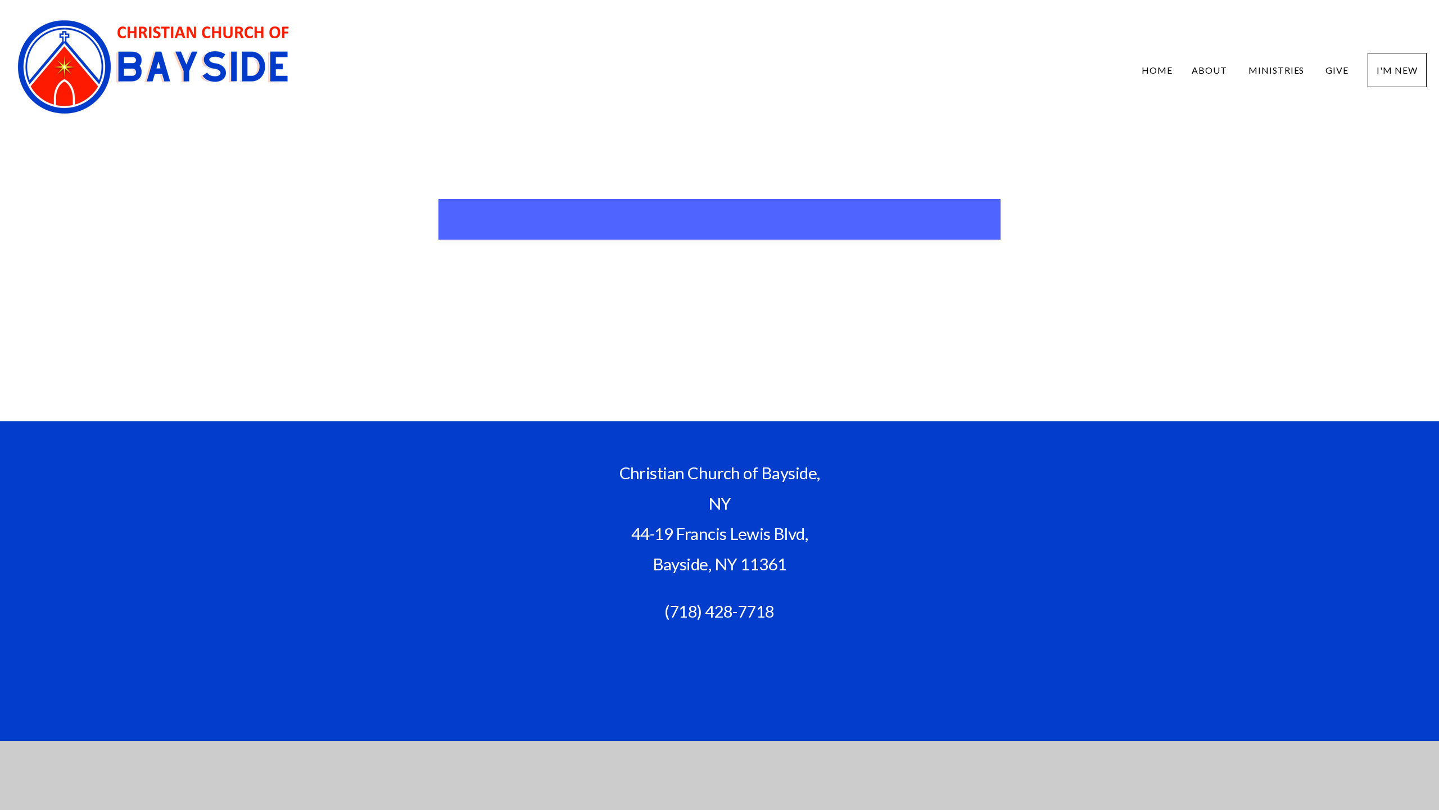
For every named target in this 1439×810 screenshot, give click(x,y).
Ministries (1277, 70)
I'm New (1397, 70)
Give (1337, 70)
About (1210, 70)
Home (1157, 70)
